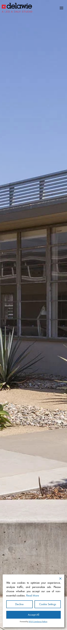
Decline (19, 604)
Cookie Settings (47, 604)
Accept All (33, 615)
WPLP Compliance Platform (38, 621)
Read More (32, 595)
